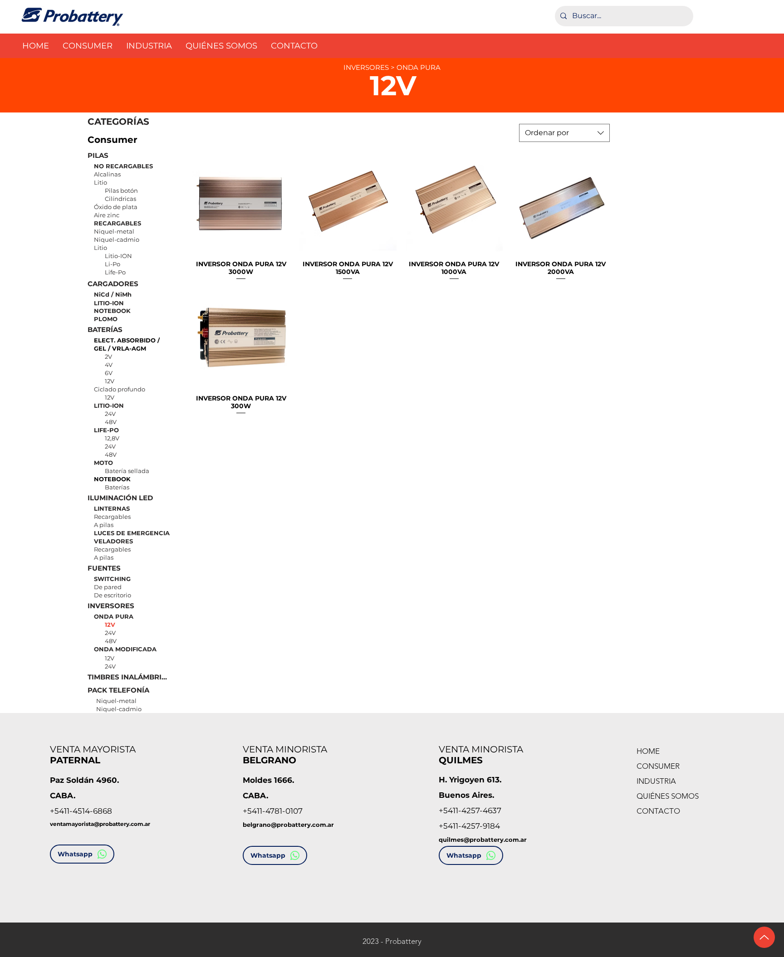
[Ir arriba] (764, 937)
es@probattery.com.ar (492, 839)
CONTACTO (658, 810)
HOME (648, 751)
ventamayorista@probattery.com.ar (100, 823)
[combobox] (564, 133)
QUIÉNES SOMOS (668, 796)
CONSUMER (658, 766)
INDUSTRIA (656, 781)
